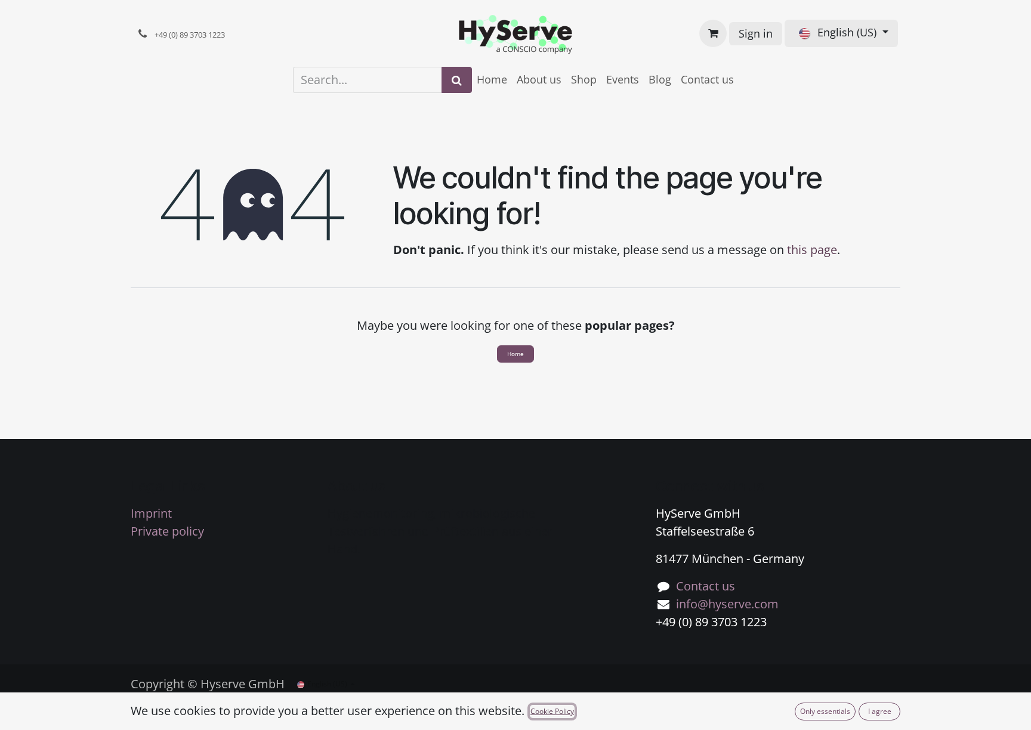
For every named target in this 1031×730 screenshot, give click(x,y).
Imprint (151, 513)
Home (515, 353)
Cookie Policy (552, 711)
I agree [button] (879, 711)
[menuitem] (492, 79)
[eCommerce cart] (713, 33)
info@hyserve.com (727, 604)
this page (812, 250)
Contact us (705, 586)
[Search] (457, 80)
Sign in (756, 33)
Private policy (167, 531)
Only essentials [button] (825, 711)
